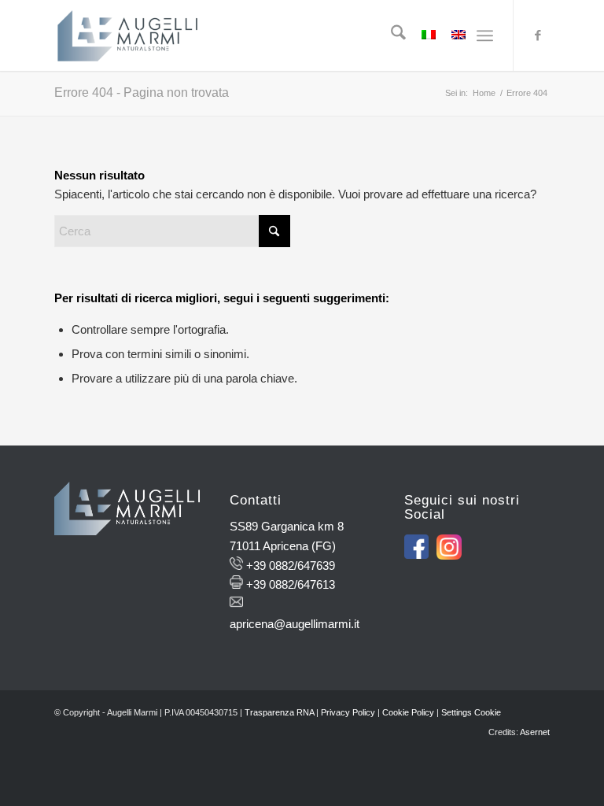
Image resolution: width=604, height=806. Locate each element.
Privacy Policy (348, 712)
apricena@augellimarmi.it (294, 623)
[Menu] (485, 35)
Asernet (535, 732)
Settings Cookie (471, 712)
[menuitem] (390, 35)
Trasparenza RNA (279, 712)
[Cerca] (390, 35)
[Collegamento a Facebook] (538, 35)
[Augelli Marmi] (127, 35)
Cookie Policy (408, 712)
